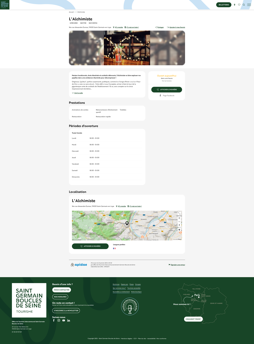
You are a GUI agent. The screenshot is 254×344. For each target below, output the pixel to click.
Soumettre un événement (121, 292)
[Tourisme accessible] (234, 4)
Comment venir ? (193, 319)
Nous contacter (61, 290)
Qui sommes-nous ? (119, 288)
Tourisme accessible (133, 288)
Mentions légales (126, 338)
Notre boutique (136, 292)
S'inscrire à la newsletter (66, 310)
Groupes (138, 284)
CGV (135, 338)
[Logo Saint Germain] (29, 300)
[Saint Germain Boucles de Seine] (4, 4)
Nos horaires (60, 297)
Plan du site (142, 338)
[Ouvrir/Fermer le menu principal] (250, 5)
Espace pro (124, 284)
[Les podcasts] (130, 306)
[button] (244, 4)
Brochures (116, 284)
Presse (132, 284)
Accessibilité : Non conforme (156, 338)
